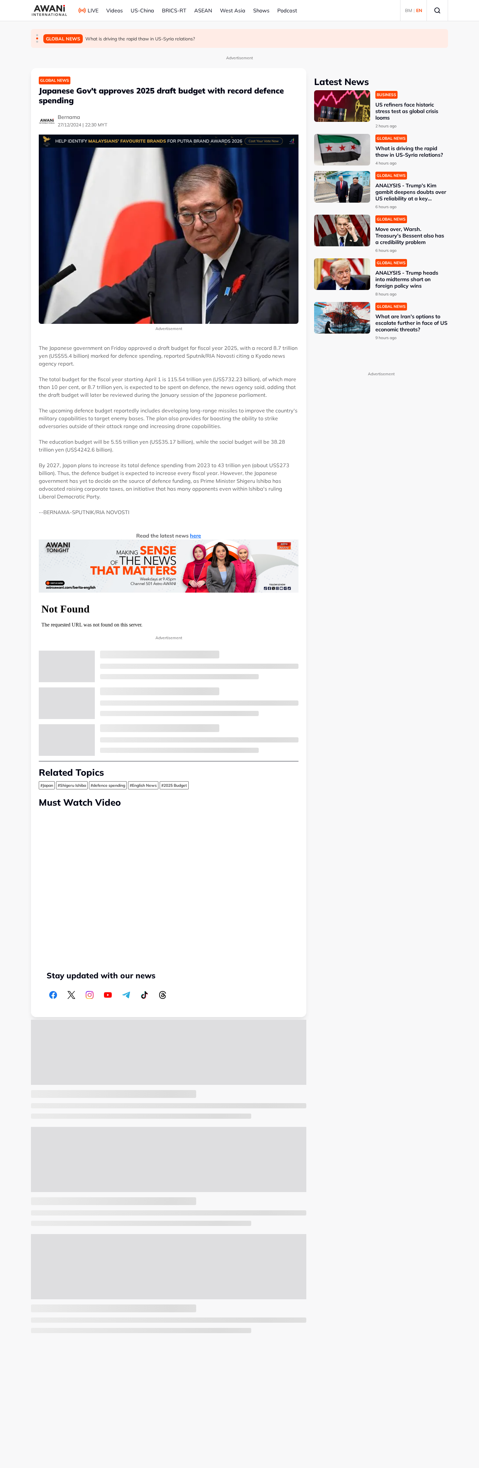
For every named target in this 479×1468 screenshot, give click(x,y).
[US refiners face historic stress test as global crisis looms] (342, 106)
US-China (142, 10)
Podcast (287, 10)
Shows (261, 10)
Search (437, 10)
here (195, 535)
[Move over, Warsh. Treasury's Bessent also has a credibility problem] (342, 230)
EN (419, 10)
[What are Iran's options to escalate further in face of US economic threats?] (342, 318)
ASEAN (203, 10)
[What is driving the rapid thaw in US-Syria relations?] (342, 150)
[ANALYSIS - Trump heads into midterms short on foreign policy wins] (342, 274)
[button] (37, 35)
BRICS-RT (174, 10)
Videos (114, 10)
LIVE (93, 10)
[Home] (49, 10)
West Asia (232, 10)
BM (408, 10)
